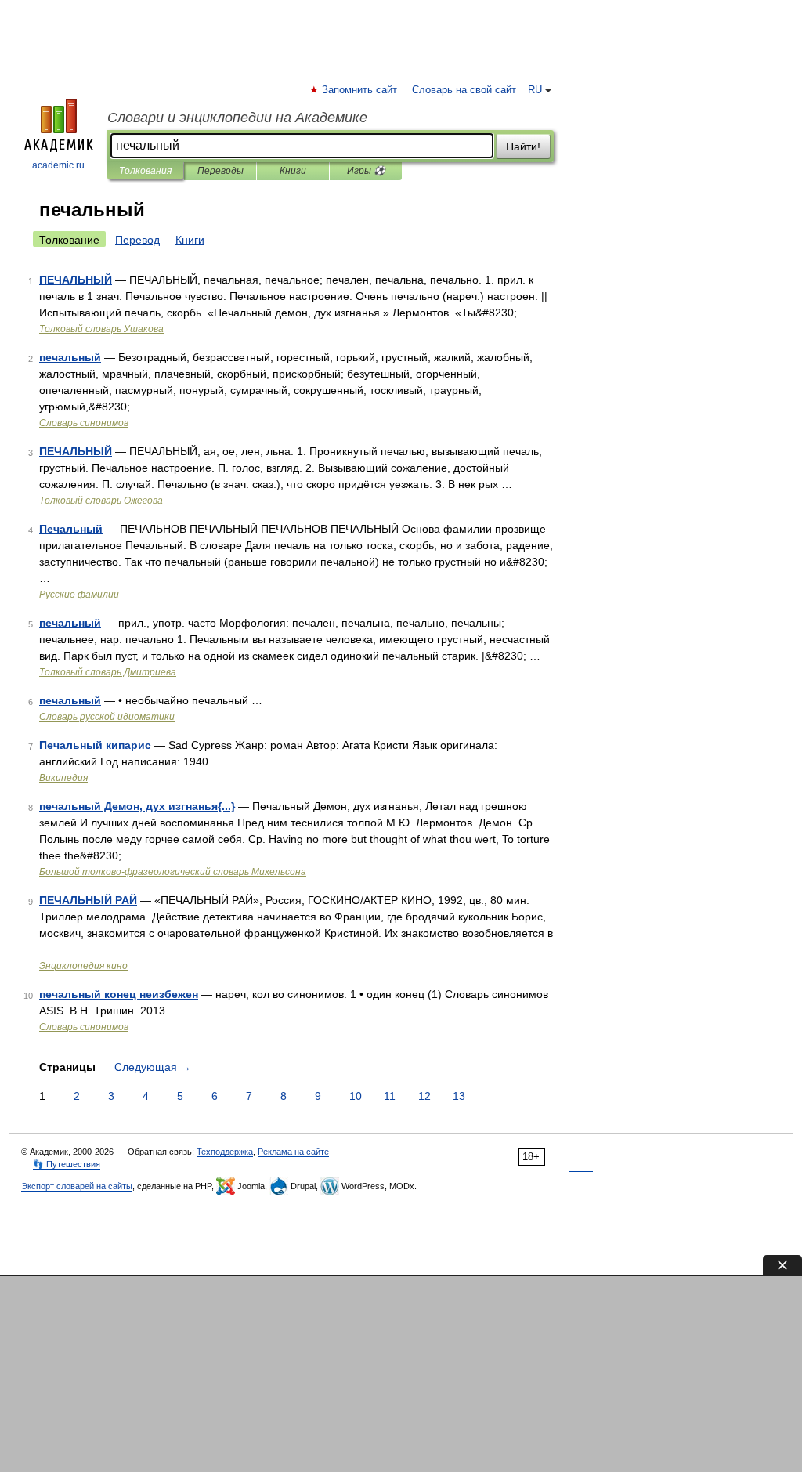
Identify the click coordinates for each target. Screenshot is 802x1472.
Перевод (137, 239)
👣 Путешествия (66, 1164)
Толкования (145, 170)
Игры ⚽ (366, 170)
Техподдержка (225, 1151)
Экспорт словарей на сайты (76, 1186)
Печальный (71, 529)
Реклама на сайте (293, 1151)
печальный (70, 357)
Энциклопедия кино (83, 965)
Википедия (63, 777)
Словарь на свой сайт (464, 90)
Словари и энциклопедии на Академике (237, 117)
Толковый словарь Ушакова (101, 329)
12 (424, 1096)
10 (355, 1096)
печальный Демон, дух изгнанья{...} (137, 806)
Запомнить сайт (360, 90)
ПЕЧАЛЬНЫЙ (75, 279)
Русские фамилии (79, 594)
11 (390, 1096)
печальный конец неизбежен (118, 994)
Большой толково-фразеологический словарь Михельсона (172, 871)
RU (535, 90)
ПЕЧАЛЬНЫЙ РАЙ (88, 900)
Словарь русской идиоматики (107, 716)
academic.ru (58, 165)
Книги (293, 170)
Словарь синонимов (83, 423)
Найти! (523, 146)
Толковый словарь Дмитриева (107, 672)
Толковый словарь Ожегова (101, 500)
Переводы (220, 170)
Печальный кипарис (95, 745)
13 (459, 1096)
